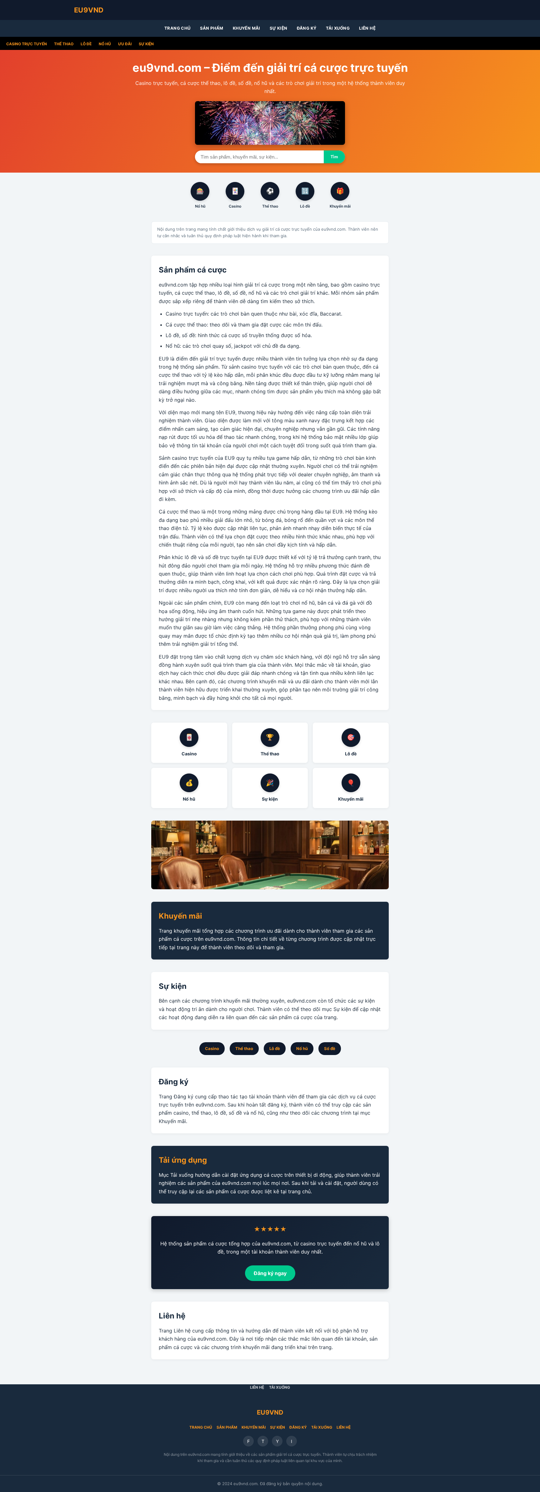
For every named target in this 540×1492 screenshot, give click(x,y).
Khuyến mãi (246, 28)
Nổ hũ (105, 44)
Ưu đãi (125, 44)
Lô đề (86, 44)
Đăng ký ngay (270, 1273)
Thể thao (63, 44)
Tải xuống (338, 28)
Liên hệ (367, 28)
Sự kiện (279, 28)
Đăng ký (307, 28)
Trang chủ (177, 28)
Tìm (334, 157)
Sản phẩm (211, 28)
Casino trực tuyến (26, 44)
